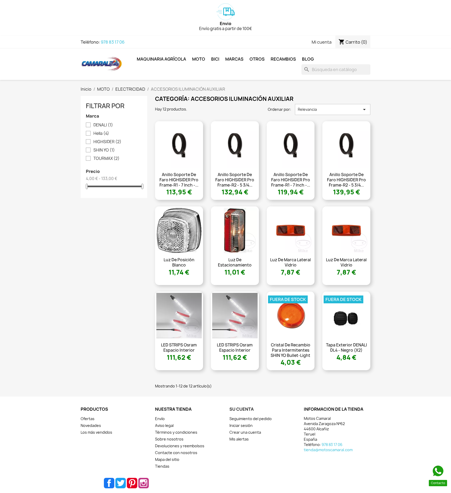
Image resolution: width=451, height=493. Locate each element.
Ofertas (87, 418)
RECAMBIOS (283, 59)
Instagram (143, 483)
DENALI (103, 125)
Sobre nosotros (169, 439)
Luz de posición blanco (179, 262)
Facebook (109, 483)
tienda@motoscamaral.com (328, 449)
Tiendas (162, 466)
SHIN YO (104, 150)
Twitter (120, 483)
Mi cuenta (321, 42)
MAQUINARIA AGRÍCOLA (161, 59)
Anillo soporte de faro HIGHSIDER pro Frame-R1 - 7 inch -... (178, 180)
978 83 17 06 (112, 42)
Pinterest (132, 483)
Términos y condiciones (176, 432)
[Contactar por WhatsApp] (437, 471)
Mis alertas (239, 439)
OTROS (257, 59)
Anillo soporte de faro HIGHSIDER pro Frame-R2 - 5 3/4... (234, 180)
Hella (101, 133)
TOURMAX (106, 158)
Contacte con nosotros (176, 452)
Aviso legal (164, 425)
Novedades (91, 425)
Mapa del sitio (167, 459)
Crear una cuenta (245, 432)
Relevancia (332, 109)
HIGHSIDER (107, 141)
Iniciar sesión (241, 425)
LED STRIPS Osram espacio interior (179, 347)
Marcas (234, 59)
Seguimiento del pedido (250, 418)
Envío (160, 418)
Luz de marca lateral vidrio (290, 262)
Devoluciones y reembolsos (179, 445)
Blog (308, 59)
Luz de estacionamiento (235, 262)
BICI (215, 59)
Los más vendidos (96, 432)
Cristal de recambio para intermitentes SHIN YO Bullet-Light (290, 350)
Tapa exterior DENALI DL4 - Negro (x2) (346, 347)
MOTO (198, 59)
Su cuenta (241, 409)
